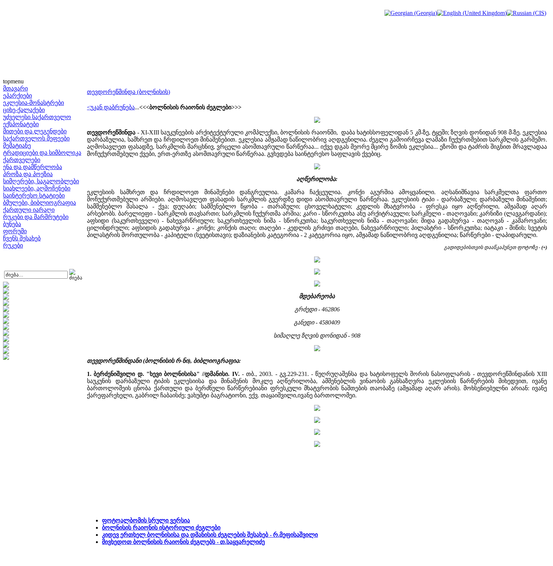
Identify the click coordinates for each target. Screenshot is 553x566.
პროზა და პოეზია (28, 174)
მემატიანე (17, 145)
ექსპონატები (21, 124)
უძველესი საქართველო (37, 117)
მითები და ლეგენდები (35, 131)
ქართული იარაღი (29, 210)
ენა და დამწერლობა (32, 167)
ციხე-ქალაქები (24, 110)
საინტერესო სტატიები (34, 195)
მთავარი (15, 88)
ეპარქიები (17, 95)
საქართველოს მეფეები (36, 138)
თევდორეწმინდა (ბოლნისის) (128, 92)
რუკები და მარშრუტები (35, 217)
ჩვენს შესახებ (22, 238)
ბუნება (12, 224)
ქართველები (21, 160)
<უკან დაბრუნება (111, 107)
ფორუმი (15, 231)
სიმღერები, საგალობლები (41, 181)
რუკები (13, 245)
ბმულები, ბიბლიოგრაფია (39, 202)
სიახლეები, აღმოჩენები (36, 188)
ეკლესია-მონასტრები (33, 103)
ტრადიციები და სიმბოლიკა (42, 152)
